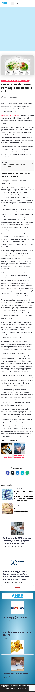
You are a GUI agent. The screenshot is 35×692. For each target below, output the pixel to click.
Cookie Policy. (23, 688)
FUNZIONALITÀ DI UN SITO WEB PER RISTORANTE (14, 166)
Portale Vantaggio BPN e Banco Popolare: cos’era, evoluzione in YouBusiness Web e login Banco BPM (16, 575)
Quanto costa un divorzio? (16, 673)
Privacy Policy (11, 688)
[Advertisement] (17, 32)
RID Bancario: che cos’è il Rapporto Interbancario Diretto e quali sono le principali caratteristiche (23, 496)
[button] (12, 3)
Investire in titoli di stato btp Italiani (22, 510)
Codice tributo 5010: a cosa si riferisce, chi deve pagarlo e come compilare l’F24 (17, 541)
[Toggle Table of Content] (30, 162)
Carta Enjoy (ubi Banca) (15, 617)
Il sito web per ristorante (10, 115)
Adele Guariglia (8, 547)
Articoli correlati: (11, 169)
